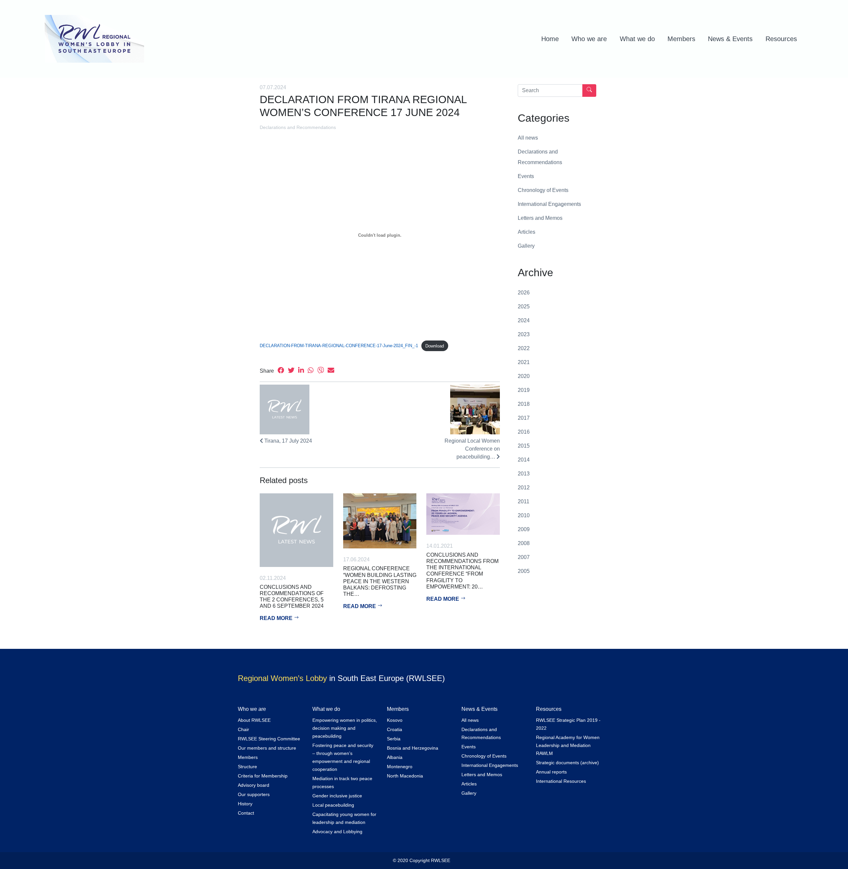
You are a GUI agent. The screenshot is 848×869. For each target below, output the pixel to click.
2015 (524, 446)
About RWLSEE (254, 720)
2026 (524, 292)
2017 (524, 418)
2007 (524, 557)
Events (526, 176)
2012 (524, 487)
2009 (524, 529)
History (245, 803)
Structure (247, 766)
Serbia (393, 738)
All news (528, 138)
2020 (524, 376)
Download (434, 345)
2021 (524, 362)
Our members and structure (267, 748)
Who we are (589, 38)
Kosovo (394, 720)
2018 (524, 404)
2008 (524, 543)
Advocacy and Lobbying (337, 831)
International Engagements (549, 204)
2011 (523, 501)
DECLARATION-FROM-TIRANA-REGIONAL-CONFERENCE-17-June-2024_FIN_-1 (339, 345)
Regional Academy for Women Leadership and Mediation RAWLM (568, 745)
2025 (524, 306)
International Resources (561, 781)
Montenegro (399, 766)
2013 (524, 473)
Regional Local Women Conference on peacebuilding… (472, 449)
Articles (526, 232)
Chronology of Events (543, 190)
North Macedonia (405, 775)
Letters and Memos (540, 218)
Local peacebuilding (333, 805)
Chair (243, 729)
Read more (277, 618)
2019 (524, 390)
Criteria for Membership (263, 775)
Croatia (394, 729)
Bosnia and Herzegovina (412, 748)
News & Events (730, 38)
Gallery (526, 246)
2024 (524, 320)
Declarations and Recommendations (298, 127)
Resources (781, 38)
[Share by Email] (331, 371)
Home (550, 38)
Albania (394, 757)
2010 (524, 515)
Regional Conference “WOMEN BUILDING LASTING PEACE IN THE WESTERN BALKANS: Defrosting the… (379, 581)
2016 (524, 432)
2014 (524, 460)
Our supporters (254, 794)
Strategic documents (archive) (567, 762)
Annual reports (551, 772)
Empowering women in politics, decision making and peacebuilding (344, 728)
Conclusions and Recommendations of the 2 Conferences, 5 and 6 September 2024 (292, 596)
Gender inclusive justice (337, 795)
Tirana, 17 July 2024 (287, 441)
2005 (524, 571)
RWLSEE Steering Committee (269, 738)
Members (681, 38)
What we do (637, 38)
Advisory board (253, 785)
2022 (524, 348)
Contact (246, 813)
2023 (524, 334)
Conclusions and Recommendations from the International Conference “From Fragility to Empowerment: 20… (462, 571)
